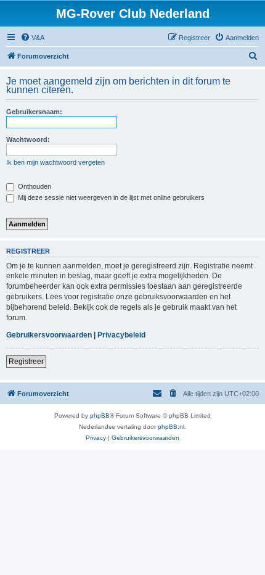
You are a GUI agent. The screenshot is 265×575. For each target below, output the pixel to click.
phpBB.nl (171, 426)
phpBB (100, 415)
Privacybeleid (121, 335)
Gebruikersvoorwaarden (49, 335)
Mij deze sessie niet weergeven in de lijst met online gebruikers (110, 197)
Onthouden (33, 186)
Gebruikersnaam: (34, 111)
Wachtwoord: (28, 139)
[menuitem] (32, 37)
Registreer (26, 361)
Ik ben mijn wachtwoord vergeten (55, 162)
